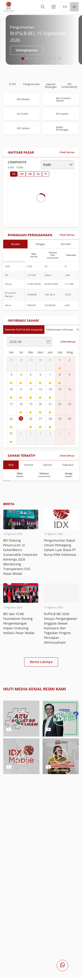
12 (45, 61)
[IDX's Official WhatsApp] (62, 965)
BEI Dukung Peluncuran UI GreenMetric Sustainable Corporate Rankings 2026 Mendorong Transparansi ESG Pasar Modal (20, 557)
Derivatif (66, 244)
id (74, 7)
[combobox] (57, 164)
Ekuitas (15, 244)
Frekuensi (68, 464)
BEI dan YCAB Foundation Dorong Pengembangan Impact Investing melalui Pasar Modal (18, 623)
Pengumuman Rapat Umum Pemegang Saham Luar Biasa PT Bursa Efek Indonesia (60, 547)
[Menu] (53, 6)
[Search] (42, 6)
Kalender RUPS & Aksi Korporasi (24, 329)
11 (41, 61)
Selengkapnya (26, 50)
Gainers (47, 464)
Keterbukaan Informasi (59, 329)
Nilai (11, 464)
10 (36, 61)
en (65, 7)
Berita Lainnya (41, 662)
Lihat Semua (66, 152)
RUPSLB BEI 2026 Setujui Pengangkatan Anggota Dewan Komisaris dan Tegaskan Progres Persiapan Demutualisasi (60, 628)
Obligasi (40, 244)
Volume (28, 464)
